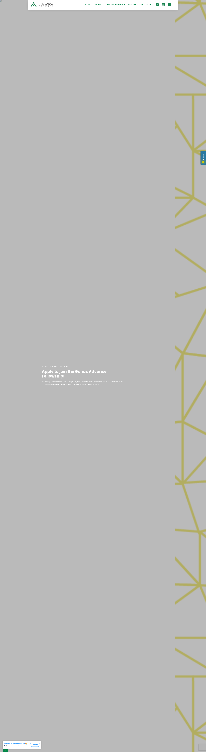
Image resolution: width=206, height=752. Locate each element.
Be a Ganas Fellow (115, 5)
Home (87, 5)
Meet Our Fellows (135, 5)
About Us (97, 5)
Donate (149, 5)
